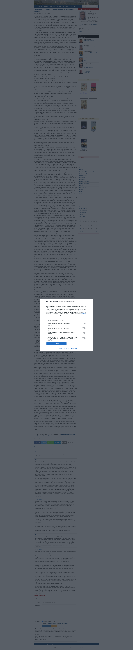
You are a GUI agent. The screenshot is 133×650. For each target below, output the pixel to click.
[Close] (90, 301)
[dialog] (66, 325)
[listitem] (66, 320)
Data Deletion (59, 348)
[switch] (83, 323)
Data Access (66, 348)
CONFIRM (56, 343)
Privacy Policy (74, 348)
